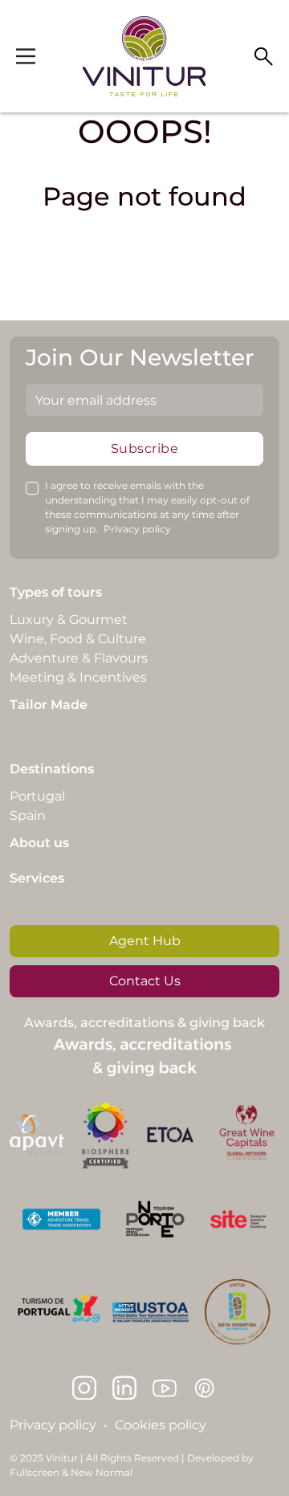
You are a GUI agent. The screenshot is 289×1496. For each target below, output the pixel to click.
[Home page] (144, 56)
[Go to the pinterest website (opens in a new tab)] (205, 1388)
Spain (28, 815)
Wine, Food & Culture (78, 638)
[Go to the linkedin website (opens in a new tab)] (124, 1388)
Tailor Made (49, 704)
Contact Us (145, 981)
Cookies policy (160, 1425)
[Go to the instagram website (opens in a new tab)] (84, 1388)
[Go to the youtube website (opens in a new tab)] (165, 1388)
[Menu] (26, 56)
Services (37, 878)
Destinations (52, 769)
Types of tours (56, 592)
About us (39, 842)
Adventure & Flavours (79, 658)
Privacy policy (137, 529)
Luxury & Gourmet (69, 619)
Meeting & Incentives (78, 677)
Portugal (37, 796)
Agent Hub (145, 940)
